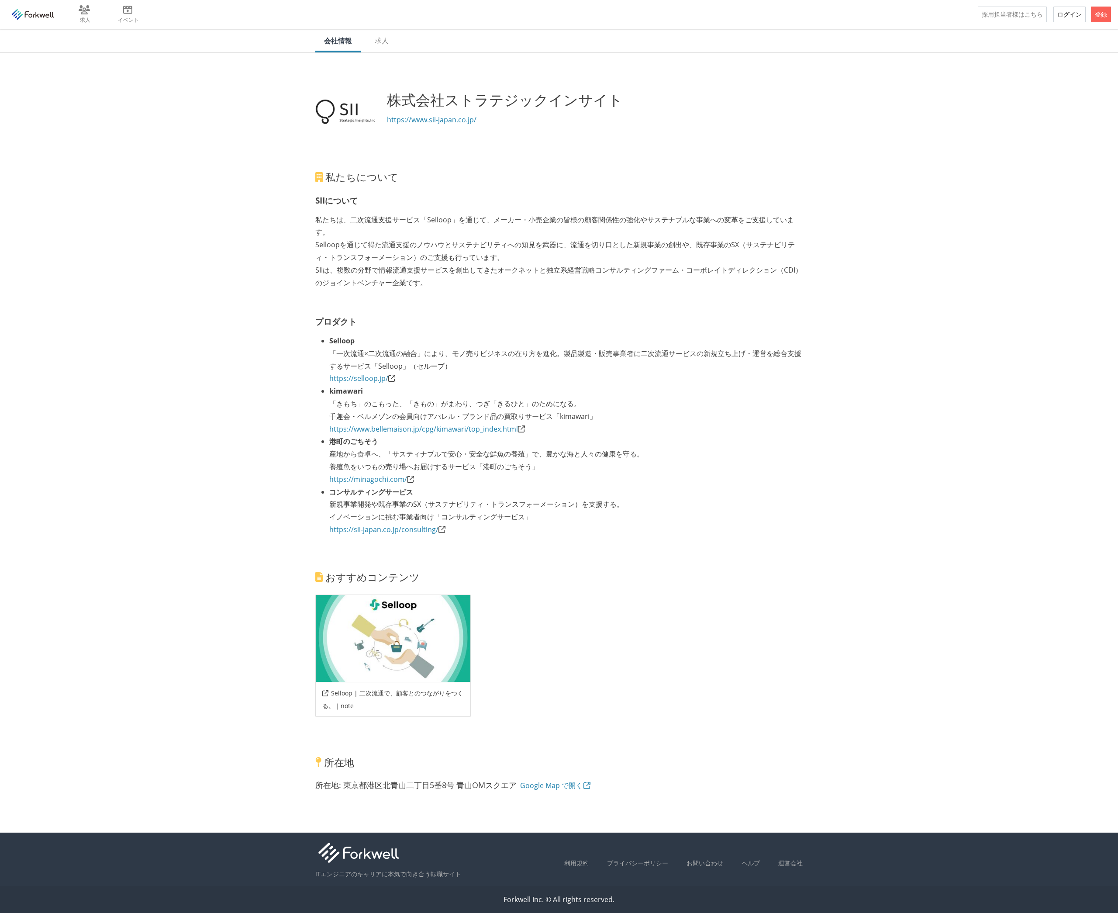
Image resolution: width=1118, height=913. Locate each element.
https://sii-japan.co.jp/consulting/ (383, 529)
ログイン (1069, 14)
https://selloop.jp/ (358, 378)
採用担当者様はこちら (1012, 14)
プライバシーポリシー (637, 863)
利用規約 (576, 863)
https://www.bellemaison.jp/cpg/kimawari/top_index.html (423, 429)
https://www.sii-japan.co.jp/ (431, 120)
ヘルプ (751, 863)
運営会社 (790, 863)
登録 (1101, 14)
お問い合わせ (705, 863)
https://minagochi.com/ (368, 479)
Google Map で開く (551, 785)
